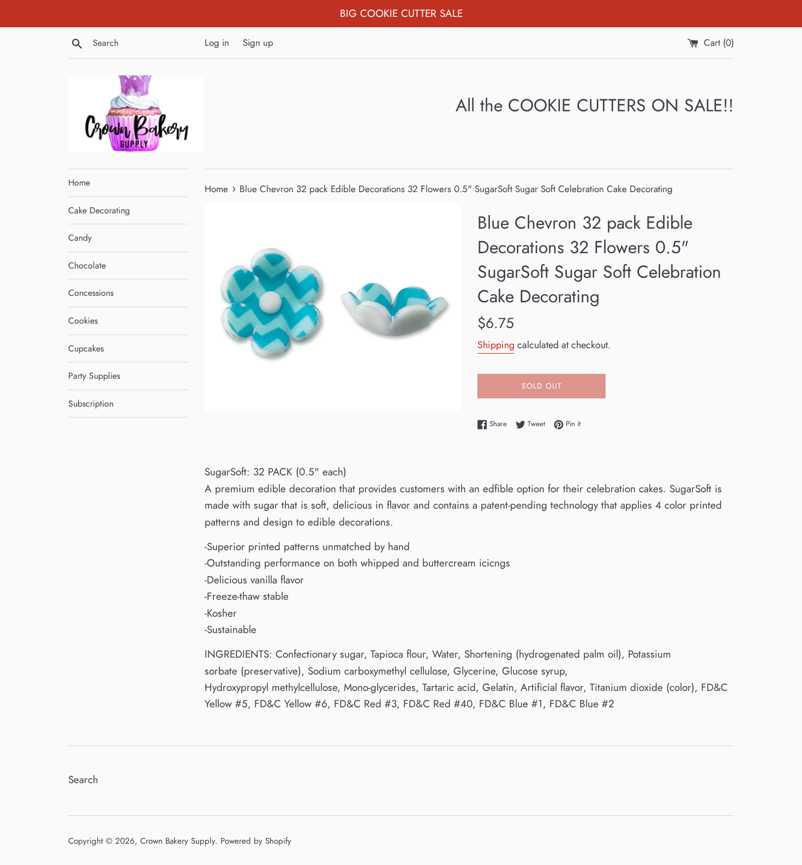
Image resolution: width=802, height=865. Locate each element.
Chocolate (87, 265)
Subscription (90, 403)
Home (79, 182)
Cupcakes (86, 348)
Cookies (83, 320)
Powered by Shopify (255, 841)
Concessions (90, 293)
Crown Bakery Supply (177, 841)
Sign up (258, 42)
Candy (80, 237)
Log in (217, 42)
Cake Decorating (99, 210)
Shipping (495, 345)
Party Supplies (94, 375)
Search (83, 779)
